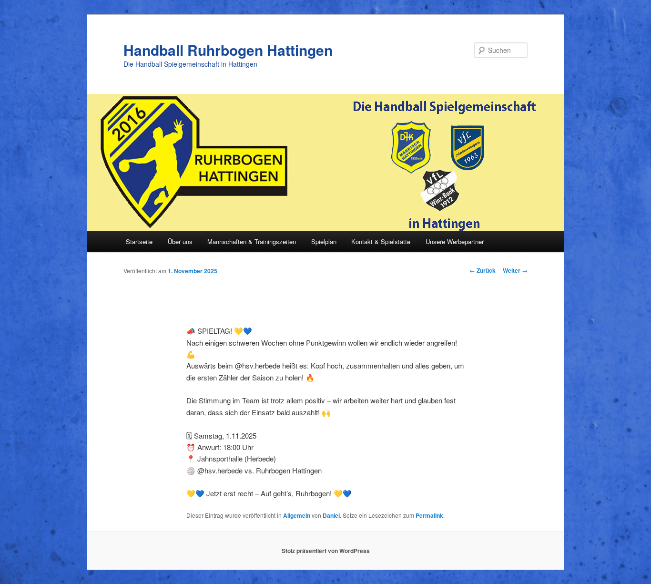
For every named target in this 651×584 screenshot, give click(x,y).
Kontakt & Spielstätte (380, 241)
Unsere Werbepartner (455, 241)
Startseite (139, 241)
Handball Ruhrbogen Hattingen (228, 50)
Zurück (482, 270)
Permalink (429, 515)
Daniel (331, 515)
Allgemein (296, 515)
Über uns (180, 241)
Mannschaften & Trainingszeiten (251, 241)
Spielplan (323, 241)
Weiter (515, 270)
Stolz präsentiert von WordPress (326, 550)
